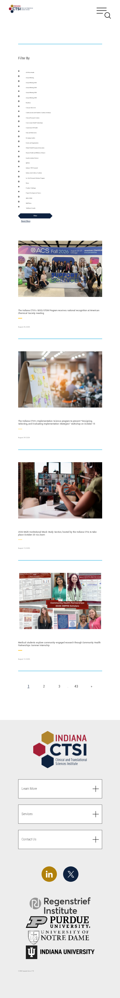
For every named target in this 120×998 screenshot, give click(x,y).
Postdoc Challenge (31, 188)
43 (77, 686)
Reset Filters (25, 221)
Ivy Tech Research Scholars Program (35, 178)
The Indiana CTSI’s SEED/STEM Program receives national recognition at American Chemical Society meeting (58, 312)
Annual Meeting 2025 (31, 92)
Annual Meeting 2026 (31, 98)
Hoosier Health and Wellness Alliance (35, 153)
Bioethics (28, 103)
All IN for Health (30, 72)
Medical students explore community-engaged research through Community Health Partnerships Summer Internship (59, 644)
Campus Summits (31, 107)
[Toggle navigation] (104, 9)
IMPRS (28, 163)
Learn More (29, 788)
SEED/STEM (29, 198)
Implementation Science (32, 158)
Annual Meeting (30, 77)
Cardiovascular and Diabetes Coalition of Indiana (38, 112)
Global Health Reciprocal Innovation (35, 148)
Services (27, 814)
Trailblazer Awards (30, 208)
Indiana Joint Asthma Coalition (34, 173)
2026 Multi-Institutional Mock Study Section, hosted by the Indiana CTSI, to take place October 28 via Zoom (57, 533)
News (27, 183)
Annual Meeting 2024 (31, 87)
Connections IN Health (32, 128)
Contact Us (29, 839)
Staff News (28, 203)
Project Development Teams (33, 193)
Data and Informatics (31, 132)
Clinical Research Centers (32, 118)
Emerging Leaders (30, 138)
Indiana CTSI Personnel (32, 168)
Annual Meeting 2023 (31, 82)
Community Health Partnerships (34, 123)
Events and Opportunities (32, 143)
